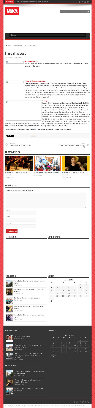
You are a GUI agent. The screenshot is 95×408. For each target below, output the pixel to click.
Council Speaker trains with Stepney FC (72, 145)
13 (69, 290)
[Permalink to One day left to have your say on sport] (9, 303)
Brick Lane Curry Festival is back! (46, 173)
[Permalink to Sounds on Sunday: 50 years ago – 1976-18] (76, 170)
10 (51, 290)
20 (69, 293)
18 (57, 293)
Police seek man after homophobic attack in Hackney (32, 2)
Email (8, 217)
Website (8, 223)
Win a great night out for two (20, 144)
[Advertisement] (47, 24)
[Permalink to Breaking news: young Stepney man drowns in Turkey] (9, 350)
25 (57, 296)
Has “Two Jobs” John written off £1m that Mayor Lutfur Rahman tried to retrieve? (28, 355)
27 (69, 296)
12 (63, 290)
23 (86, 293)
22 (80, 293)
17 (51, 293)
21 (75, 293)
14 (75, 290)
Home (9, 46)
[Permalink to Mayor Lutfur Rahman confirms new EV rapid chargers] (9, 320)
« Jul (50, 301)
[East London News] (12, 13)
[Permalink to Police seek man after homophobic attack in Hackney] (9, 295)
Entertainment (17, 46)
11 (57, 290)
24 (51, 296)
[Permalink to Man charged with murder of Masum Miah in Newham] (9, 312)
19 (63, 293)
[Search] (88, 11)
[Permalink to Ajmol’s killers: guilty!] (9, 342)
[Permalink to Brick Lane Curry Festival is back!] (47, 170)
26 (63, 296)
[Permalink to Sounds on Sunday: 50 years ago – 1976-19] (19, 170)
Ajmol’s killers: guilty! (22, 336)
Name (8, 210)
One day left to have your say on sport (27, 298)
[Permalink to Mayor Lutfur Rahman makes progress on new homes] (9, 286)
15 (80, 290)
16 (86, 290)
